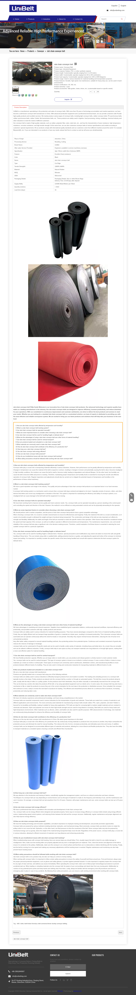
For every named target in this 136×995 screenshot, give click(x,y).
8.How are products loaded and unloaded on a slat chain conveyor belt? (38, 442)
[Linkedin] (64, 980)
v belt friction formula (30, 923)
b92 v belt (20, 923)
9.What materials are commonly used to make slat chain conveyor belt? (38, 444)
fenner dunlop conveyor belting (57, 923)
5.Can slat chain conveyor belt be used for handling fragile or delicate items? (40, 435)
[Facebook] (60, 980)
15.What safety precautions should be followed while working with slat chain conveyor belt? (44, 458)
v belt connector (42, 923)
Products (31, 19)
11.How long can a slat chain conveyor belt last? (31, 449)
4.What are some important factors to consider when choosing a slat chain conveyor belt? (44, 432)
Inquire (67, 99)
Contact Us (78, 19)
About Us (62, 19)
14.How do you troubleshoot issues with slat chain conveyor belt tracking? (39, 456)
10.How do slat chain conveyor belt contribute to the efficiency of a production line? (42, 447)
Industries (46, 19)
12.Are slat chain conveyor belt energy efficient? (31, 451)
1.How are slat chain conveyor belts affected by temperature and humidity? (39, 425)
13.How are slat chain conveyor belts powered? (30, 454)
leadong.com (77, 991)
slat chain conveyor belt (21, 939)
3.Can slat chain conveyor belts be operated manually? (33, 430)
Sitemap (60, 991)
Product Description (20, 107)
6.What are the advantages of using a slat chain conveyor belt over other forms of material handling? (47, 437)
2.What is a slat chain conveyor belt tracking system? (32, 428)
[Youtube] (71, 980)
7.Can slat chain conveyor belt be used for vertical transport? (35, 439)
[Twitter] (67, 980)
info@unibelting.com (117, 10)
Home (17, 19)
